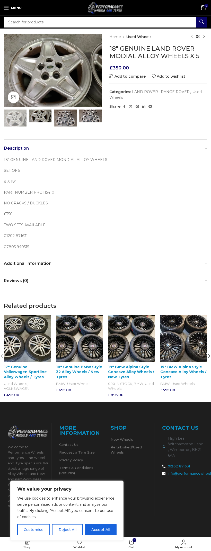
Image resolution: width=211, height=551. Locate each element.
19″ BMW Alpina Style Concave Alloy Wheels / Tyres (183, 372)
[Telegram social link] (150, 106)
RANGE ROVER (175, 91)
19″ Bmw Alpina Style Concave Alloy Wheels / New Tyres (131, 372)
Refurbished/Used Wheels (126, 449)
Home (115, 36)
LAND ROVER (145, 91)
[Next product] (204, 37)
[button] (9, 70)
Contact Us (68, 444)
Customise (33, 529)
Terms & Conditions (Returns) (76, 470)
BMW (61, 384)
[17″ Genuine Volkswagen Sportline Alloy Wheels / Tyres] (27, 338)
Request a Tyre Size (77, 452)
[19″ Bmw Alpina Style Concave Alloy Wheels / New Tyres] (131, 338)
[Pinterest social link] (137, 106)
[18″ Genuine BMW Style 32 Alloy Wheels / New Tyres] (79, 338)
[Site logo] (105, 7)
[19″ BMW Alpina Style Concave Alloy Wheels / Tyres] (183, 338)
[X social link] (130, 106)
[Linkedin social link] (144, 106)
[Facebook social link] (124, 106)
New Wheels (122, 439)
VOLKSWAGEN (16, 388)
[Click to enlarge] (13, 97)
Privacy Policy (71, 460)
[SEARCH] (201, 22)
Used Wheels (139, 36)
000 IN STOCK (120, 384)
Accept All (100, 529)
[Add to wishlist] (46, 319)
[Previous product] (192, 37)
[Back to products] (198, 37)
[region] (67, 511)
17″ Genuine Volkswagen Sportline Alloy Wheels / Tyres (25, 372)
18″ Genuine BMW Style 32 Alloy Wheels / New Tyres (79, 372)
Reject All (67, 529)
